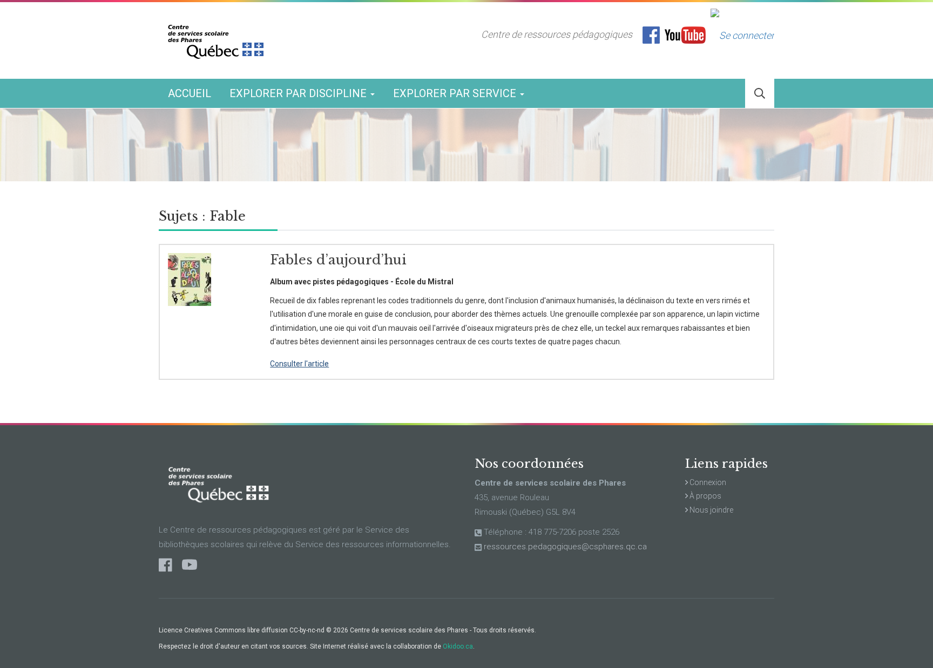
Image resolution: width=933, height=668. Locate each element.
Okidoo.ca (458, 646)
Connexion (707, 482)
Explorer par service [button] (456, 93)
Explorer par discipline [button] (299, 93)
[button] (759, 93)
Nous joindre (710, 510)
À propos (704, 496)
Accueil (189, 93)
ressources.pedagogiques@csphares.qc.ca (565, 546)
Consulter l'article (299, 363)
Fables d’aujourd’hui (338, 260)
